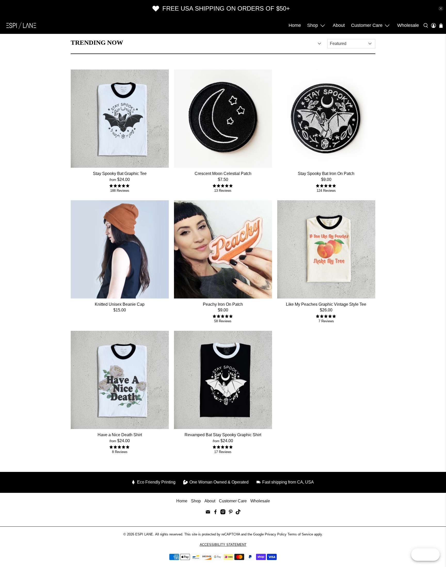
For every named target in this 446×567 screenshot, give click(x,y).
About (339, 25)
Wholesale (408, 25)
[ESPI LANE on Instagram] (222, 513)
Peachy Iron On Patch (223, 304)
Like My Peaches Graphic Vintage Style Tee (326, 304)
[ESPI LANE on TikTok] (238, 513)
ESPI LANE (144, 534)
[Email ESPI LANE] (207, 513)
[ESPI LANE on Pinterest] (230, 513)
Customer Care (367, 25)
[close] (440, 8)
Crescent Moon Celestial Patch (223, 173)
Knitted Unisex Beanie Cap (120, 304)
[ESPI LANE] (21, 25)
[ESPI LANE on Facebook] (215, 513)
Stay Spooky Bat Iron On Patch (326, 173)
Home (295, 25)
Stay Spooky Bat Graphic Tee (120, 173)
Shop (312, 25)
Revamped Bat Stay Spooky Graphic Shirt (223, 435)
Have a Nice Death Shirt (120, 435)
